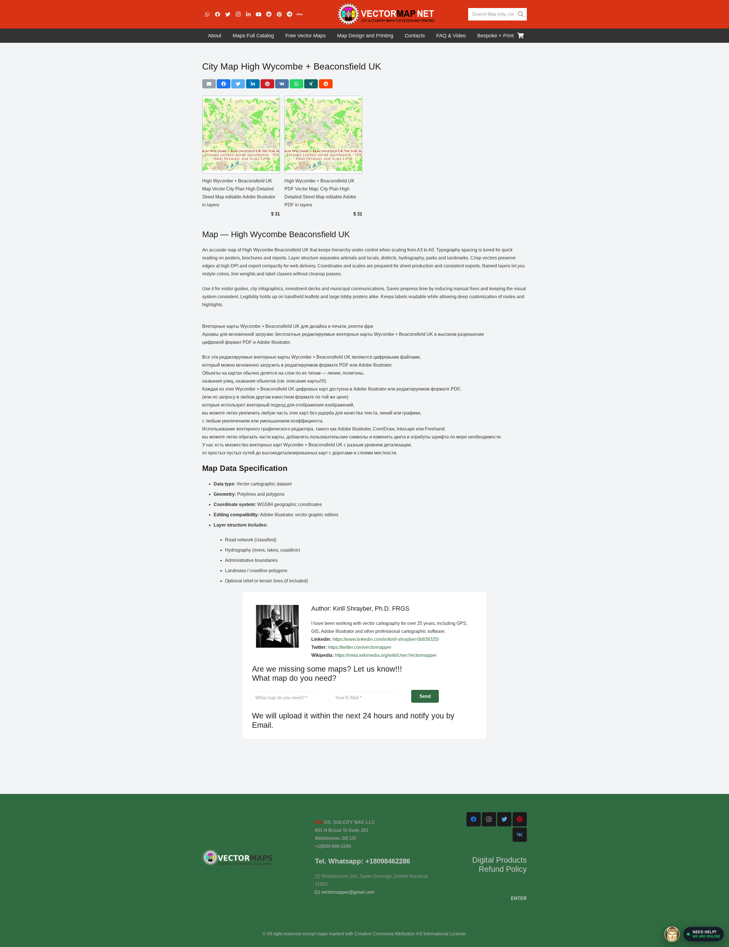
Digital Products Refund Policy (499, 864)
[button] (703, 934)
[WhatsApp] (207, 14)
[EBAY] (299, 14)
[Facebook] (217, 14)
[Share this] (223, 83)
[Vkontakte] (520, 835)
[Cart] (520, 36)
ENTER (519, 898)
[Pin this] (267, 83)
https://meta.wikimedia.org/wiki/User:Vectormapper (386, 655)
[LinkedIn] (248, 14)
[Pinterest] (279, 14)
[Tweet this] (238, 83)
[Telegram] (289, 14)
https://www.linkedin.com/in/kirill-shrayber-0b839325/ (386, 639)
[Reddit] (269, 14)
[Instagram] (238, 14)
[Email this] (209, 83)
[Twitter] (228, 14)
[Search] (520, 14)
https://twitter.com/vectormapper (359, 647)
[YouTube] (258, 14)
